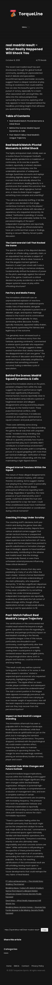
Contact (25, 966)
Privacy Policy (38, 966)
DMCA (16, 966)
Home (8, 966)
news (6, 953)
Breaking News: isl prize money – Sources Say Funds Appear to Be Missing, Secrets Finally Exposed (26, 910)
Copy (44, 930)
